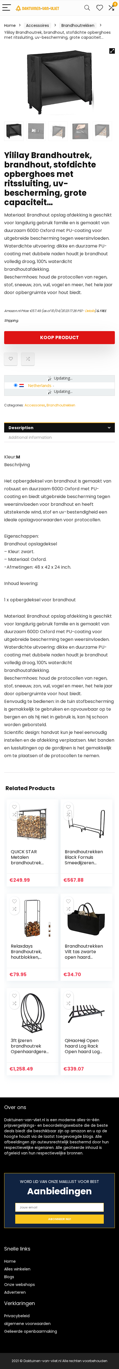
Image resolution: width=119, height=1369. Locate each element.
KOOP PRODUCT (59, 337)
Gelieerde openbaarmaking (30, 1331)
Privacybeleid (17, 1316)
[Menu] (6, 8)
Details (90, 310)
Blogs (9, 1277)
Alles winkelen (17, 1269)
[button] (112, 51)
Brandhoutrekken (77, 25)
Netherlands (39, 385)
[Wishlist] (99, 7)
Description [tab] (21, 427)
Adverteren (15, 1292)
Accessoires (37, 25)
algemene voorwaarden (27, 1323)
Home (10, 25)
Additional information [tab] (30, 437)
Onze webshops (19, 1284)
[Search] (87, 8)
